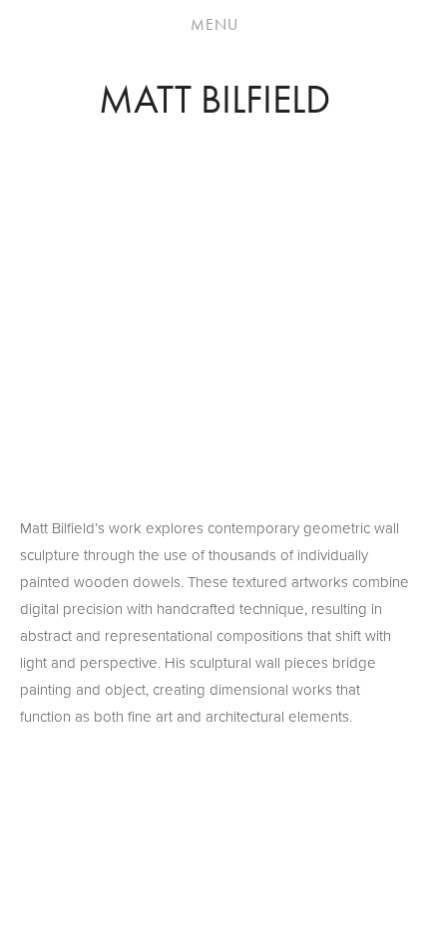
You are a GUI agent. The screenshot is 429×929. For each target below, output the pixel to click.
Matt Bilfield (214, 99)
